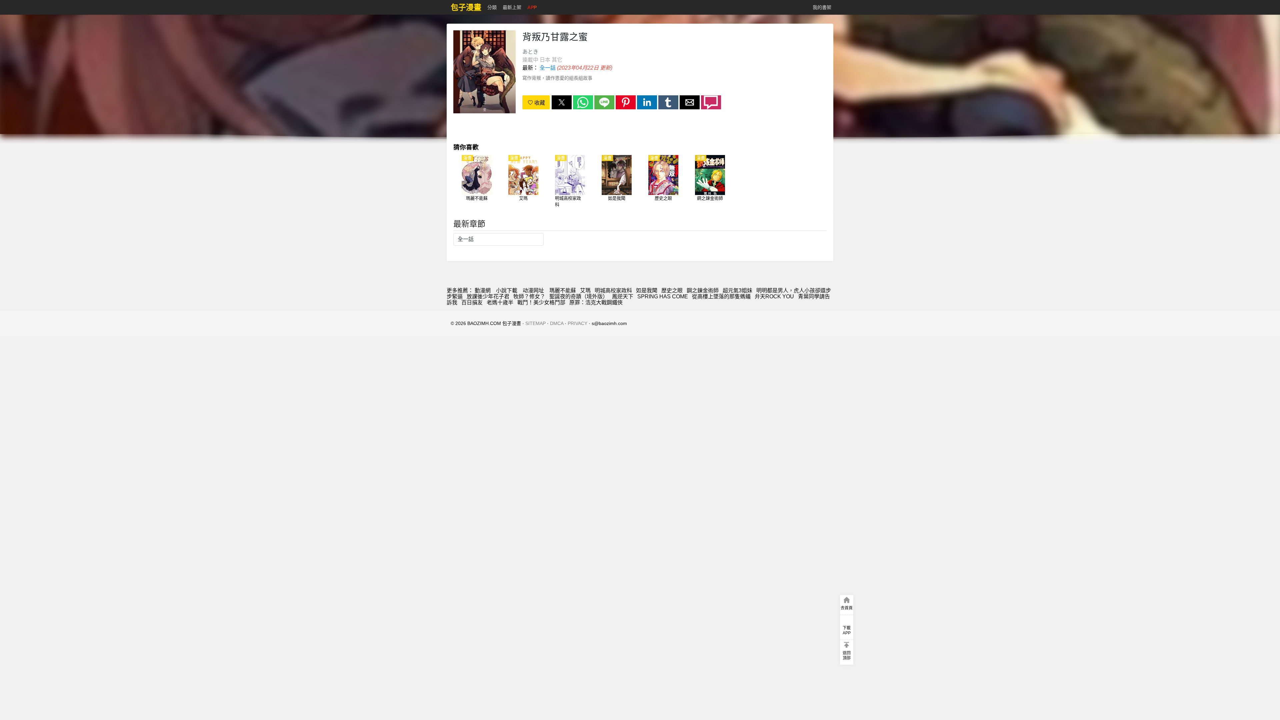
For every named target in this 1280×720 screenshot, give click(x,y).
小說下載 (506, 290)
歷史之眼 (672, 290)
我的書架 (822, 7)
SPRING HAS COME (662, 296)
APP (532, 7)
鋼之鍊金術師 (703, 290)
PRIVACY (577, 323)
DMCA (556, 323)
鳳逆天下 (622, 296)
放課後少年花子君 (488, 296)
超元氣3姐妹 (737, 290)
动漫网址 (533, 290)
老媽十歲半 (500, 302)
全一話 (548, 68)
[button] (562, 102)
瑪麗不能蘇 (562, 290)
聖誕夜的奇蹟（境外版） (578, 296)
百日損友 (472, 302)
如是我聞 (646, 290)
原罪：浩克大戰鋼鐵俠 (596, 302)
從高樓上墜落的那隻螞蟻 (721, 296)
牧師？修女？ (529, 296)
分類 (492, 7)
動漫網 (483, 290)
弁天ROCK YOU (774, 296)
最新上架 (512, 7)
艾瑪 (585, 290)
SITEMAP (535, 323)
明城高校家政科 (613, 290)
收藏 (539, 103)
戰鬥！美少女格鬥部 (541, 302)
